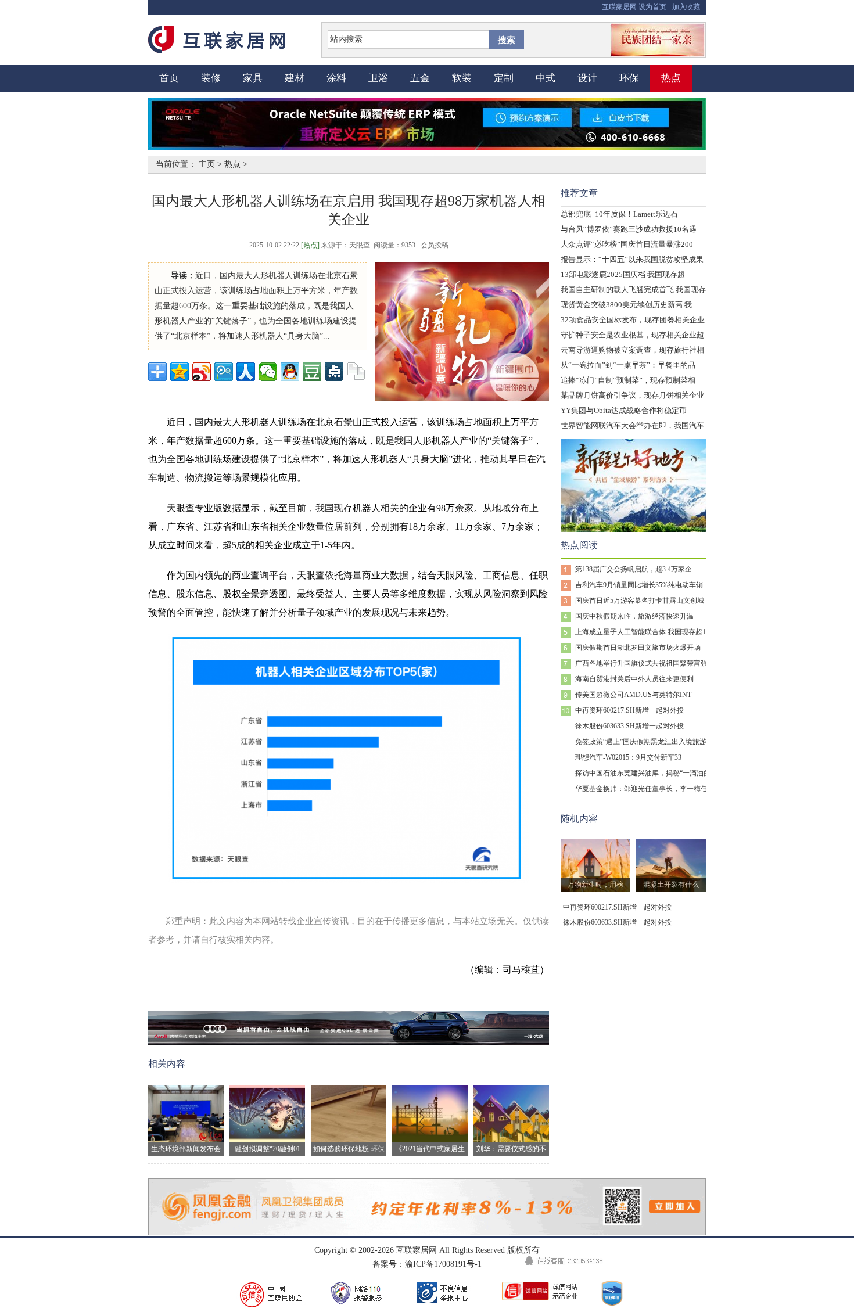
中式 (545, 78)
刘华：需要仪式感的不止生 (511, 1150)
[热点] (310, 245)
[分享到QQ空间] (179, 371)
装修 (211, 78)
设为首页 (652, 7)
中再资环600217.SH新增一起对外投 (629, 710)
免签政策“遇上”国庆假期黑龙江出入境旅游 (640, 742)
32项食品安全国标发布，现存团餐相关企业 (633, 319)
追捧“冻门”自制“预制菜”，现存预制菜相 (628, 380)
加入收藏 (686, 7)
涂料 (336, 78)
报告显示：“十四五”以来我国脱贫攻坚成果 (632, 259)
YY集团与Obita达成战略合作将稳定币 (624, 410)
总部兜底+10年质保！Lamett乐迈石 (619, 214)
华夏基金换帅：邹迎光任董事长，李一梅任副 (645, 789)
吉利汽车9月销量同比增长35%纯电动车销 (639, 585)
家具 (253, 78)
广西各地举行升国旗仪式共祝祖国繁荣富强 (641, 663)
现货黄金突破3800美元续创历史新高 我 (626, 304)
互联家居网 (619, 7)
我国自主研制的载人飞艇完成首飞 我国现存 (633, 289)
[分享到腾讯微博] (223, 371)
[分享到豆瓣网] (312, 371)
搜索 (506, 40)
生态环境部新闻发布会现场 (186, 1150)
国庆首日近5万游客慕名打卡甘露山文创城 (639, 600)
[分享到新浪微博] (201, 371)
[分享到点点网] (334, 371)
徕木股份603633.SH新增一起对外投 (629, 726)
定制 (504, 78)
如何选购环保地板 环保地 (349, 1150)
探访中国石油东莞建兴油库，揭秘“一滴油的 (643, 773)
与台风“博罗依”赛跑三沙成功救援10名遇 (629, 229)
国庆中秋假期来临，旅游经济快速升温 (634, 616)
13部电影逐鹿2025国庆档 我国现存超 (623, 274)
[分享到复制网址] (356, 371)
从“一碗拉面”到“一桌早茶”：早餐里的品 (628, 365)
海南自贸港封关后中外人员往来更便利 (634, 679)
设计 (587, 78)
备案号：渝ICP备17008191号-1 (427, 1264)
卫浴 (378, 78)
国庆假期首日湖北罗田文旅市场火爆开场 (638, 648)
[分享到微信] (268, 371)
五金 (420, 78)
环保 (629, 78)
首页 (169, 78)
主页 (207, 164)
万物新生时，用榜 (595, 884)
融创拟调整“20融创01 (267, 1149)
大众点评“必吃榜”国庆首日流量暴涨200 (627, 244)
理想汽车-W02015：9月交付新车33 (628, 757)
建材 (294, 78)
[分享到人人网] (245, 371)
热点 (671, 78)
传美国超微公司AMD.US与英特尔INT (633, 695)
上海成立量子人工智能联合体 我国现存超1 (640, 632)
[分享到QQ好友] (290, 371)
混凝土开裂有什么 (671, 884)
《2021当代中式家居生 (430, 1149)
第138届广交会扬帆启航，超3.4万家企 (633, 569)
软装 (462, 78)
